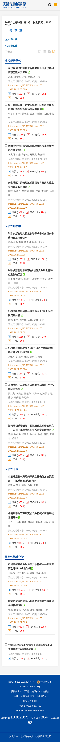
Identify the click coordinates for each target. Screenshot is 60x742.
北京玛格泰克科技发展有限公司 (35, 736)
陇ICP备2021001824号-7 (21, 682)
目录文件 (12, 45)
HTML (15, 98)
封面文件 (12, 39)
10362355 (19, 717)
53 (30, 722)
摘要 (14, 94)
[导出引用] (39, 51)
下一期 (18, 30)
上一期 (8, 30)
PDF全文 (35, 94)
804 (44, 717)
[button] (49, 5)
